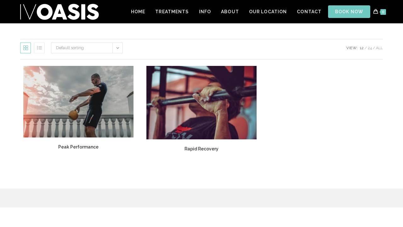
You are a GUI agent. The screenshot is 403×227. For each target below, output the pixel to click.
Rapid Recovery (201, 148)
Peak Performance (78, 146)
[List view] (39, 48)
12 (362, 48)
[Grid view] (25, 48)
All (379, 48)
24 (370, 48)
